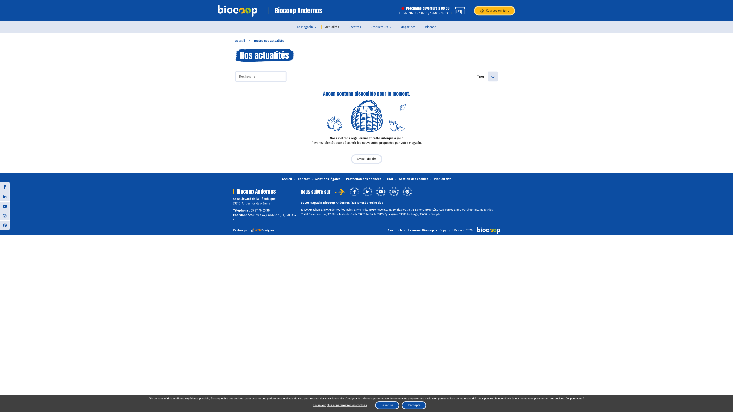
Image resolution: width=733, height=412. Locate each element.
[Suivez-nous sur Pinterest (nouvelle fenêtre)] (5, 225)
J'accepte (414, 405)
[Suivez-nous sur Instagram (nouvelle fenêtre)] (5, 215)
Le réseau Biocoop (421, 230)
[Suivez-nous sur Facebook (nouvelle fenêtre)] (5, 187)
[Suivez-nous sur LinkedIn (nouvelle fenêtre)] (5, 196)
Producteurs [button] (379, 27)
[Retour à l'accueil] (237, 11)
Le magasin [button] (305, 27)
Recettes (355, 27)
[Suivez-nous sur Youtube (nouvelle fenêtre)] (5, 206)
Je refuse (387, 405)
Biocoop (430, 27)
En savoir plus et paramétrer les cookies (340, 405)
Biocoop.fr (394, 230)
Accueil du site (367, 159)
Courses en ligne (497, 10)
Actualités (332, 27)
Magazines (408, 27)
